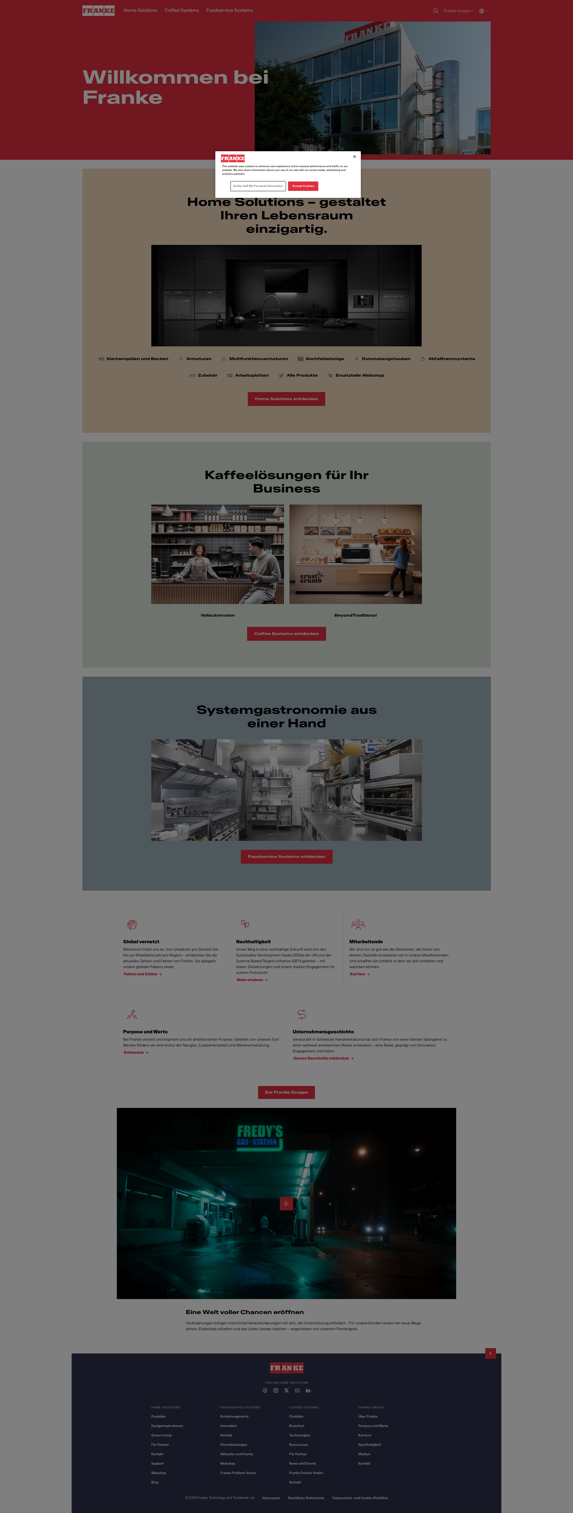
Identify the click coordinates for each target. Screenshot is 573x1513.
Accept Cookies (303, 186)
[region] (288, 174)
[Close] (354, 157)
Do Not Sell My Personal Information (258, 186)
